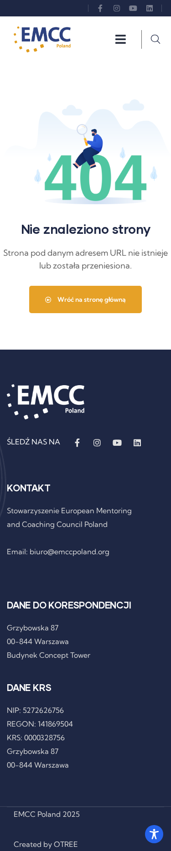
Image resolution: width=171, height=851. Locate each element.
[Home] (42, 39)
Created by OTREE (46, 844)
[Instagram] (116, 8)
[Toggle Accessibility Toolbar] (154, 834)
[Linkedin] (149, 8)
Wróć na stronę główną (91, 299)
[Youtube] (133, 8)
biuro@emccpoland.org (69, 551)
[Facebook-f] (100, 8)
